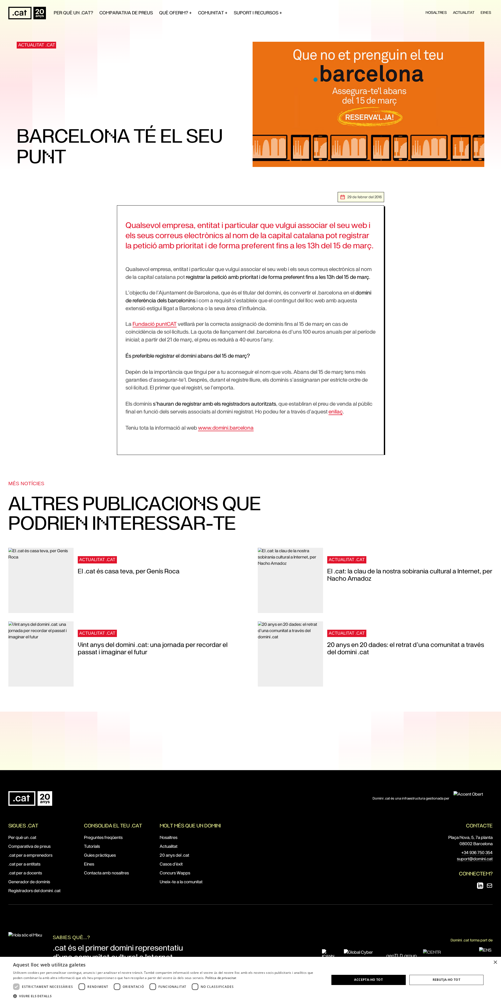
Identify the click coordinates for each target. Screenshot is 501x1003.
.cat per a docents (25, 872)
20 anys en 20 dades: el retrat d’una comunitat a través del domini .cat (405, 648)
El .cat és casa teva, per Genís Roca (129, 571)
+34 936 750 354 (477, 852)
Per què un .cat (22, 837)
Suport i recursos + (258, 12)
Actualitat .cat (36, 45)
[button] (166, 996)
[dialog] (250, 980)
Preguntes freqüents (103, 837)
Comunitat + (213, 12)
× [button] (495, 962)
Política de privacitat (220, 978)
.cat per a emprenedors (30, 855)
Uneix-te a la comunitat (181, 881)
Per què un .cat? (73, 12)
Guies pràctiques (100, 855)
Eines (486, 12)
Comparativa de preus (126, 12)
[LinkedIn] (480, 885)
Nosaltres (436, 12)
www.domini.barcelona (226, 428)
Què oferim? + (175, 12)
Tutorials (92, 846)
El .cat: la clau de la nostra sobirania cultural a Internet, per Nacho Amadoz (409, 574)
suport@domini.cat (475, 858)
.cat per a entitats (24, 864)
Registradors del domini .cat (34, 890)
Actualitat (463, 12)
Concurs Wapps (175, 872)
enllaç (336, 412)
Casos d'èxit (171, 864)
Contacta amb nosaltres (106, 872)
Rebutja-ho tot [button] (447, 979)
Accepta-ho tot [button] (368, 979)
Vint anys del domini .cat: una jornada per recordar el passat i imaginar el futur (153, 648)
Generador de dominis (29, 881)
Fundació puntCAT (155, 324)
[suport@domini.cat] (489, 885)
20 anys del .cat (174, 855)
